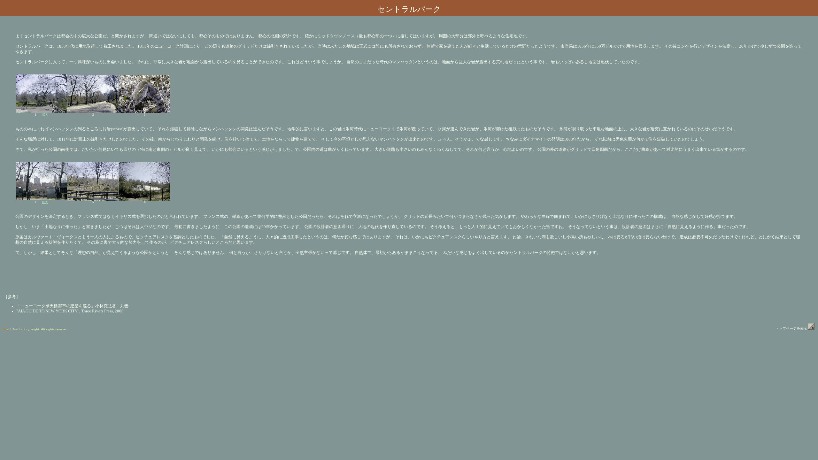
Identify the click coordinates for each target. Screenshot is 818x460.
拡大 (45, 114)
